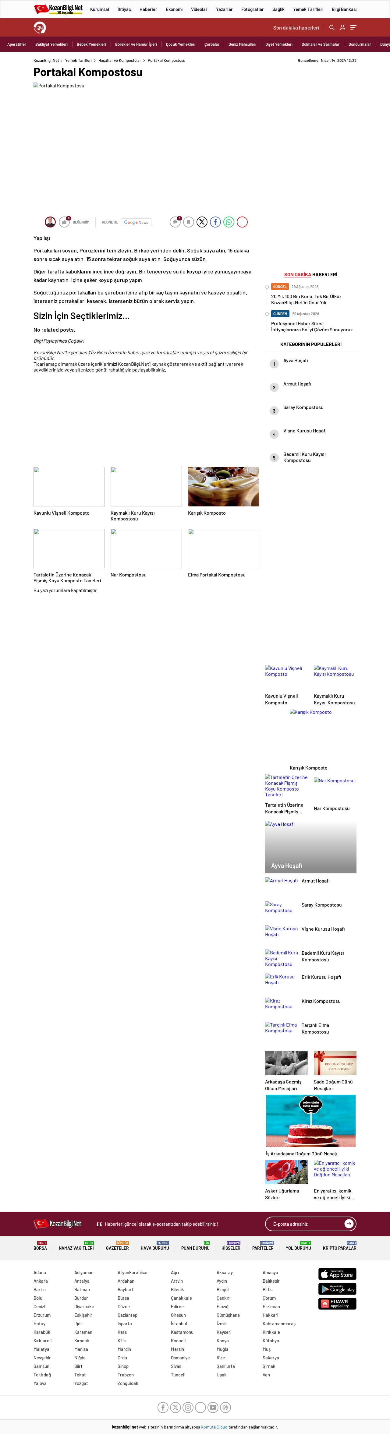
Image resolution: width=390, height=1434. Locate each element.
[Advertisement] (146, 420)
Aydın (222, 1281)
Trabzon (126, 1374)
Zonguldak (128, 1383)
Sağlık (278, 9)
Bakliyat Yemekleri (51, 44)
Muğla (223, 1349)
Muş (267, 1349)
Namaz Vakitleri (76, 1246)
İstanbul (179, 1323)
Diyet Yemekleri (278, 44)
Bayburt (125, 1289)
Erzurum (42, 1315)
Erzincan (271, 1306)
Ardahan (126, 1281)
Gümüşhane (228, 1315)
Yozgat (81, 1383)
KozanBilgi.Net (46, 60)
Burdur (81, 1298)
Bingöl (223, 1289)
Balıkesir (271, 1281)
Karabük (42, 1332)
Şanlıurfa (226, 1366)
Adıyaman (84, 1272)
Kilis (122, 1340)
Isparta (125, 1323)
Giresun (178, 1315)
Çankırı (223, 1298)
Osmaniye (180, 1357)
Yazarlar (224, 9)
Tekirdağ (42, 1374)
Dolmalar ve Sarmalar (320, 44)
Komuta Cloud (215, 1426)
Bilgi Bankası (344, 9)
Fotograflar (252, 9)
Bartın (40, 1289)
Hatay (39, 1323)
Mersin (177, 1349)
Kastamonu (182, 1332)
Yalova (40, 1383)
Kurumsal (99, 9)
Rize (221, 1357)
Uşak (222, 1374)
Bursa (123, 1298)
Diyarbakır (84, 1306)
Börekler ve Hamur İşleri (136, 44)
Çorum (269, 1298)
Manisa (81, 1349)
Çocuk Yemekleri (180, 44)
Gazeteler (117, 1246)
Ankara (41, 1281)
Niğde (80, 1357)
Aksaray (225, 1272)
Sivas (176, 1366)
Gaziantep (127, 1315)
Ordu (122, 1357)
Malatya (41, 1349)
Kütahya (271, 1340)
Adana (40, 1272)
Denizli (40, 1306)
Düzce (124, 1306)
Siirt (78, 1366)
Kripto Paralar (339, 1246)
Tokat (80, 1374)
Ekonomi (174, 9)
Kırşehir (82, 1340)
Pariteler (263, 1246)
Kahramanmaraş (279, 1323)
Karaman (83, 1332)
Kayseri (224, 1332)
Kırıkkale (271, 1332)
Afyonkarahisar (133, 1272)
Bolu (38, 1298)
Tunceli (178, 1374)
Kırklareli (42, 1340)
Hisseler (231, 1246)
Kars (122, 1332)
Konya (223, 1340)
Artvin (177, 1281)
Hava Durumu (155, 1246)
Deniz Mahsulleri (242, 44)
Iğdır (78, 1323)
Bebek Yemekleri (91, 44)
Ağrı (175, 1272)
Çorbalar (211, 44)
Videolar (199, 9)
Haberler (148, 9)
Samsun (41, 1366)
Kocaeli (178, 1340)
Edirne (177, 1306)
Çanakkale (181, 1298)
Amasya (270, 1272)
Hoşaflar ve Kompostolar (119, 60)
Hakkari (270, 1315)
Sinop (123, 1366)
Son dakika (296, 27)
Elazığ (223, 1306)
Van (266, 1374)
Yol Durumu (298, 1246)
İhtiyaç (124, 9)
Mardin (124, 1349)
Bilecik (177, 1289)
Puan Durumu (195, 1246)
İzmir (221, 1323)
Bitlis (267, 1289)
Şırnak (269, 1366)
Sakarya (271, 1357)
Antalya (82, 1281)
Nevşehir (42, 1357)
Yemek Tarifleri (308, 9)
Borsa (40, 1246)
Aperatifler (16, 44)
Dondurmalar (360, 44)
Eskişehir (83, 1315)
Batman (82, 1289)
